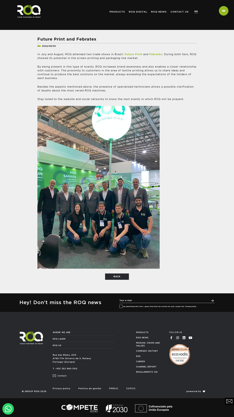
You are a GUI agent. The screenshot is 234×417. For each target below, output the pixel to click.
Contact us (179, 12)
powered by (194, 391)
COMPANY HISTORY (147, 351)
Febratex (155, 54)
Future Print (133, 54)
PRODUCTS (142, 332)
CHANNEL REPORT (146, 367)
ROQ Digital (138, 12)
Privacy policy (190, 306)
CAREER (140, 361)
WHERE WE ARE (62, 332)
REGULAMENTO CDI (147, 372)
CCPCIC (131, 389)
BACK (117, 277)
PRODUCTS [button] (117, 12)
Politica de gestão (89, 389)
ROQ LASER (59, 339)
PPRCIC (113, 389)
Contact (62, 376)
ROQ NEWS (159, 12)
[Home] (28, 4)
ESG (138, 356)
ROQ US (57, 345)
